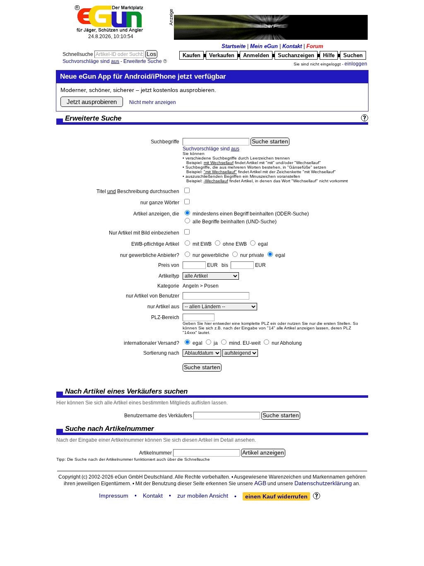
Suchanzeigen (296, 55)
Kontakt (292, 46)
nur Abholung (287, 343)
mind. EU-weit (244, 343)
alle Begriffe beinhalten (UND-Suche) (235, 222)
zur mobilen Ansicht (202, 495)
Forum (314, 46)
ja (216, 343)
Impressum (113, 495)
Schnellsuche (78, 54)
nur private (252, 255)
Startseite (234, 46)
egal (263, 244)
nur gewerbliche (211, 255)
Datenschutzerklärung (323, 483)
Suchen (353, 55)
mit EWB (202, 244)
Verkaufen (221, 55)
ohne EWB (235, 244)
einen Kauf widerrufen (276, 496)
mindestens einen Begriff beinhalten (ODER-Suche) (251, 214)
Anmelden (256, 55)
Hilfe (329, 55)
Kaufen (191, 55)
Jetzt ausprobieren (92, 101)
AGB (260, 483)
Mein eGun (264, 46)
